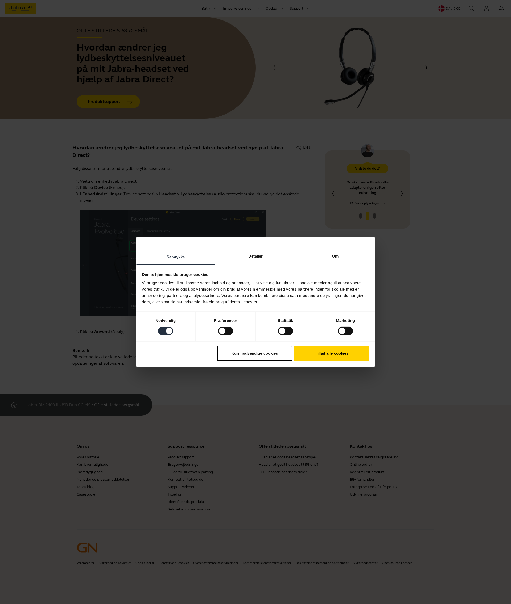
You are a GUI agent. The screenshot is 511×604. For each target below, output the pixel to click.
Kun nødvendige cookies (254, 353)
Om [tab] (335, 256)
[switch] (225, 331)
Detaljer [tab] (255, 256)
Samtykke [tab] (176, 257)
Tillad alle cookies (331, 353)
